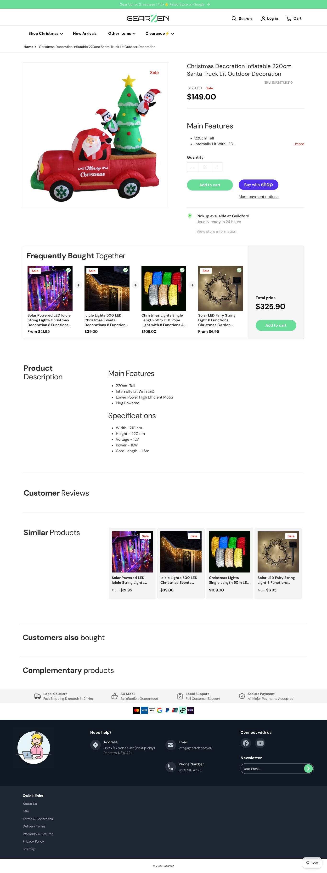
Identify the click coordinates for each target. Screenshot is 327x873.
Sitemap (29, 849)
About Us (30, 804)
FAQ (26, 811)
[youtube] (260, 743)
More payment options (258, 196)
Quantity (195, 157)
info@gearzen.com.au (195, 748)
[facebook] (246, 743)
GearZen (169, 865)
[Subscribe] (308, 768)
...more (298, 143)
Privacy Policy (33, 841)
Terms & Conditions (38, 819)
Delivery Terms (34, 826)
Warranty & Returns (38, 834)
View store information (216, 231)
